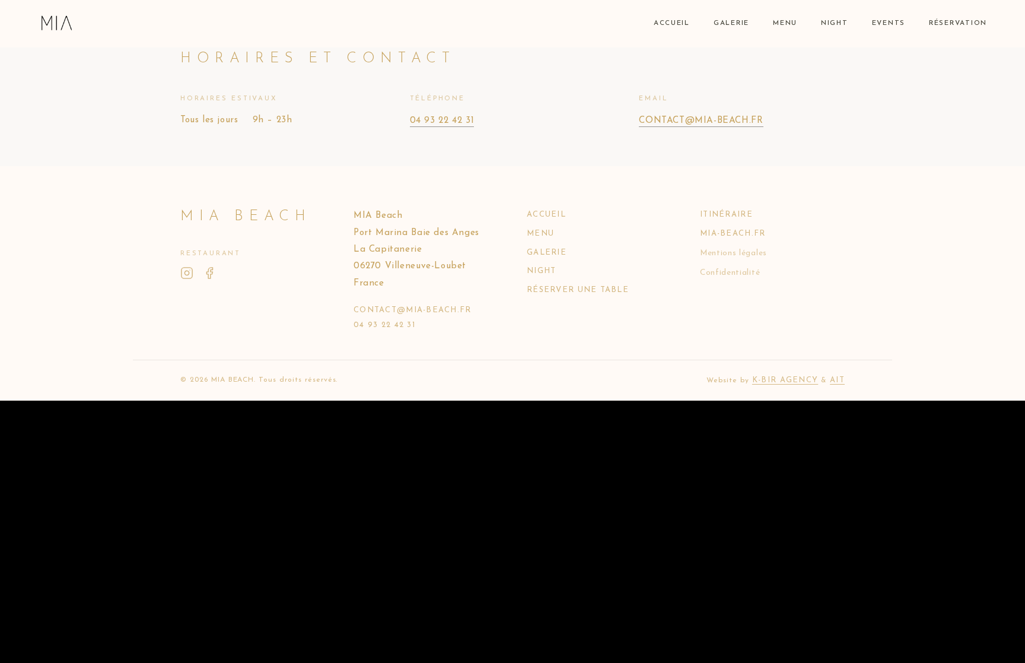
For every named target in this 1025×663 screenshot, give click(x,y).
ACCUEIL (672, 23)
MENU (785, 23)
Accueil (546, 214)
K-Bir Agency (785, 380)
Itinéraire (726, 214)
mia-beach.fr (732, 233)
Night (541, 271)
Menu (540, 233)
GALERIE (731, 23)
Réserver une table (578, 290)
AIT (837, 380)
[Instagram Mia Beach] (186, 275)
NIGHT (834, 23)
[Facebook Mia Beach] (209, 275)
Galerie (546, 252)
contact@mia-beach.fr (701, 120)
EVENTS (888, 23)
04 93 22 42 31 (442, 120)
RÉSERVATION (958, 23)
